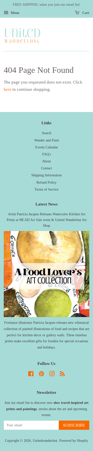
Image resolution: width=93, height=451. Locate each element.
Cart (85, 13)
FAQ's (46, 154)
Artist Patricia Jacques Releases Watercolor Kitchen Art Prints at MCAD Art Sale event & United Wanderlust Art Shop (47, 219)
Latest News (46, 204)
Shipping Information (46, 175)
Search (46, 133)
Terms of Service (46, 189)
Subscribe (74, 425)
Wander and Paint (46, 140)
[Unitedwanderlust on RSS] (62, 375)
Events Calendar (46, 147)
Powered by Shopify (73, 441)
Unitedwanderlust (45, 441)
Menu (14, 13)
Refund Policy (46, 182)
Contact (46, 168)
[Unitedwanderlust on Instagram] (52, 375)
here (7, 89)
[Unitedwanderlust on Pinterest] (41, 375)
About (46, 161)
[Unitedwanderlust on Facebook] (31, 375)
